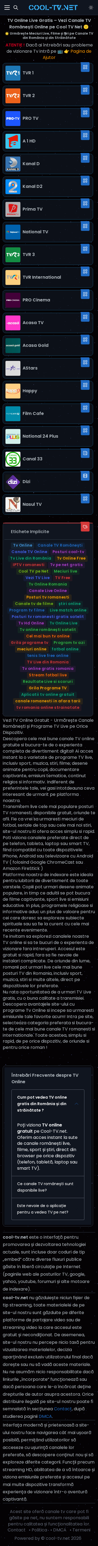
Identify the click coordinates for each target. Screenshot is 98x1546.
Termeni (81, 1530)
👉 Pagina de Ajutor (67, 54)
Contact (63, 1409)
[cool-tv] (53, 7)
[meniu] (7, 7)
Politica (39, 1530)
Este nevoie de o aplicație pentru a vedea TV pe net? (42, 1209)
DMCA (45, 1416)
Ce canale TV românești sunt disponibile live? (45, 1187)
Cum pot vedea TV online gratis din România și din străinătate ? (42, 1104)
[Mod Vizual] (91, 7)
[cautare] (15, 7)
